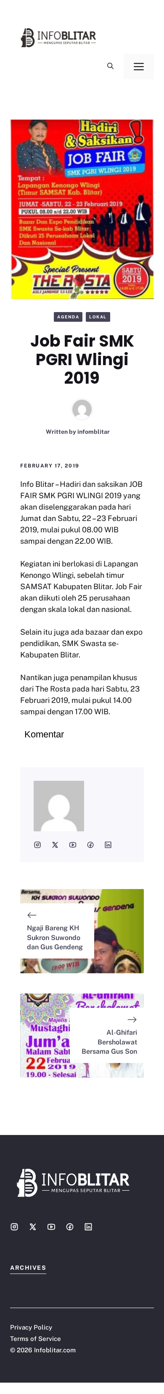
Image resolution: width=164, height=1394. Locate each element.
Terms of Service (35, 1338)
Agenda (68, 316)
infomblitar (93, 431)
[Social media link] (14, 1227)
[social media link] (37, 845)
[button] (110, 66)
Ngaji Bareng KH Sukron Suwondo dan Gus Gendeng (55, 937)
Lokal (98, 316)
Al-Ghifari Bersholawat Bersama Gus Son (109, 1041)
